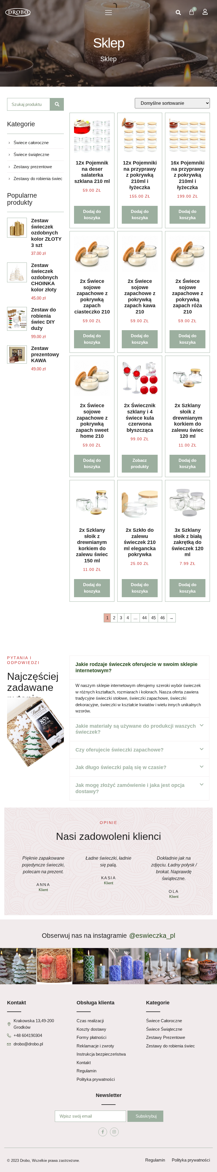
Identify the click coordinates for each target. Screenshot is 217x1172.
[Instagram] (114, 1132)
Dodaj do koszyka (92, 214)
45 (153, 617)
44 (144, 617)
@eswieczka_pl (152, 935)
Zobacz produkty (140, 463)
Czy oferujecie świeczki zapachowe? (119, 750)
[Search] (57, 104)
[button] (108, 12)
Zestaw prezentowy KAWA (45, 354)
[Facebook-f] (102, 1132)
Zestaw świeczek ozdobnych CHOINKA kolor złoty (44, 277)
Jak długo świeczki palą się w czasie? (120, 767)
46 (162, 617)
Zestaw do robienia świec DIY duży (43, 319)
